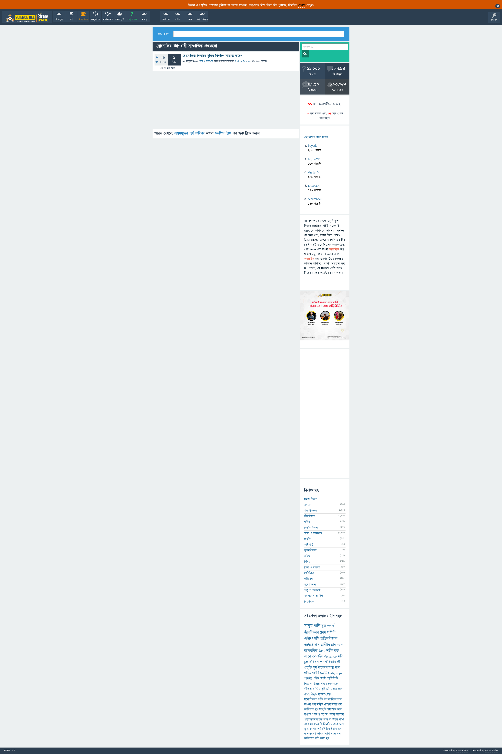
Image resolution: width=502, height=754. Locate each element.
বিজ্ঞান (308, 683)
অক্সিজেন (309, 738)
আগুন (307, 704)
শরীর (329, 651)
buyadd (312, 146)
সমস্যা (311, 724)
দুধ (316, 709)
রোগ (340, 645)
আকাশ (326, 733)
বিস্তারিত (327, 724)
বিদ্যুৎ (313, 694)
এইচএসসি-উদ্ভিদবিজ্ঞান (320, 638)
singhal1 (313, 172)
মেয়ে (341, 724)
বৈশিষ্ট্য (324, 729)
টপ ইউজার (202, 20)
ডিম (318, 689)
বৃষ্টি (323, 689)
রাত (320, 694)
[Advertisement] (226, 101)
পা (330, 719)
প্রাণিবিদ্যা (309, 573)
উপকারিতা (330, 699)
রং (325, 694)
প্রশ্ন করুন (132, 20)
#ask (322, 651)
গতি (317, 738)
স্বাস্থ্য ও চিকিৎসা (206, 61)
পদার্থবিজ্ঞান (310, 510)
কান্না (322, 738)
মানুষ (308, 626)
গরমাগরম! (83, 20)
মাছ (321, 709)
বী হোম (59, 20)
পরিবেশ (308, 579)
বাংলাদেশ (314, 729)
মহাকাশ (323, 667)
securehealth (316, 199)
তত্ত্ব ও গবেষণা (312, 590)
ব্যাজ (190, 20)
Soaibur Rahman (243, 61)
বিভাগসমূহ (108, 20)
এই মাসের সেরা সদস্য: (316, 137)
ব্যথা (339, 729)
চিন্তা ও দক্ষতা (312, 567)
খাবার (327, 704)
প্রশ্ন (71, 20)
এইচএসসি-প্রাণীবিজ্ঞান (320, 645)
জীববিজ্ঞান (309, 516)
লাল (339, 699)
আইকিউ (308, 545)
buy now (313, 159)
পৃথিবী (331, 632)
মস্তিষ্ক (320, 704)
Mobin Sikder (491, 750)
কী (338, 662)
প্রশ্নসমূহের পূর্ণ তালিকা (190, 133)
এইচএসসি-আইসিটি (325, 678)
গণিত (307, 522)
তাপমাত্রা (330, 714)
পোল (178, 20)
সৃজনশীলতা (310, 550)
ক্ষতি (340, 656)
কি (321, 724)
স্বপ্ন (311, 714)
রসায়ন (307, 505)
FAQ (144, 20)
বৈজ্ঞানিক (324, 673)
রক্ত (336, 651)
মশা (306, 714)
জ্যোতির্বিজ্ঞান (311, 528)
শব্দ (340, 704)
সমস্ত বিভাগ (310, 499)
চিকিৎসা (314, 662)
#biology (336, 673)
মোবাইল (317, 656)
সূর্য (315, 667)
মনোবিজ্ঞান (310, 584)
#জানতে (333, 683)
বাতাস (340, 714)
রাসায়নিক (311, 651)
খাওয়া (316, 683)
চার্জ (338, 733)
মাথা (337, 667)
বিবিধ (307, 562)
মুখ (327, 738)
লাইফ (307, 556)
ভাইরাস (332, 729)
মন (317, 724)
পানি (316, 626)
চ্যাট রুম (166, 20)
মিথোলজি (309, 601)
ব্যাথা (317, 714)
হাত (339, 709)
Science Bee (462, 750)
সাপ (329, 694)
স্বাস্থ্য (331, 667)
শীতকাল (309, 689)
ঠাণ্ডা (334, 709)
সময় (333, 733)
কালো (319, 719)
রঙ (305, 724)
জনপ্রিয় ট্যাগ (224, 133)
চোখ (323, 632)
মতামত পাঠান (9, 750)
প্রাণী (314, 673)
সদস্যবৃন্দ (119, 20)
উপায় (327, 709)
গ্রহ (306, 719)
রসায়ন (312, 719)
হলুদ (311, 733)
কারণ (341, 689)
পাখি (341, 719)
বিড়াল (318, 733)
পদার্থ (331, 626)
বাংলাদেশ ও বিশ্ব (313, 596)
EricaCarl (313, 186)
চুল (306, 662)
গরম (324, 683)
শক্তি (320, 699)
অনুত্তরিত (95, 20)
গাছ (314, 704)
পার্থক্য (308, 678)
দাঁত (306, 733)
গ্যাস (325, 719)
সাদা (334, 704)
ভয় (323, 714)
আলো (308, 656)
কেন (334, 689)
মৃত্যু (306, 729)
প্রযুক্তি (307, 539)
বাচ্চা (335, 724)
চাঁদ (328, 689)
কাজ (307, 694)
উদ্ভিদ (335, 719)
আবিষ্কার (309, 709)
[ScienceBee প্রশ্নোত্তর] (27, 17)
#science (330, 656)
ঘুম (323, 626)
